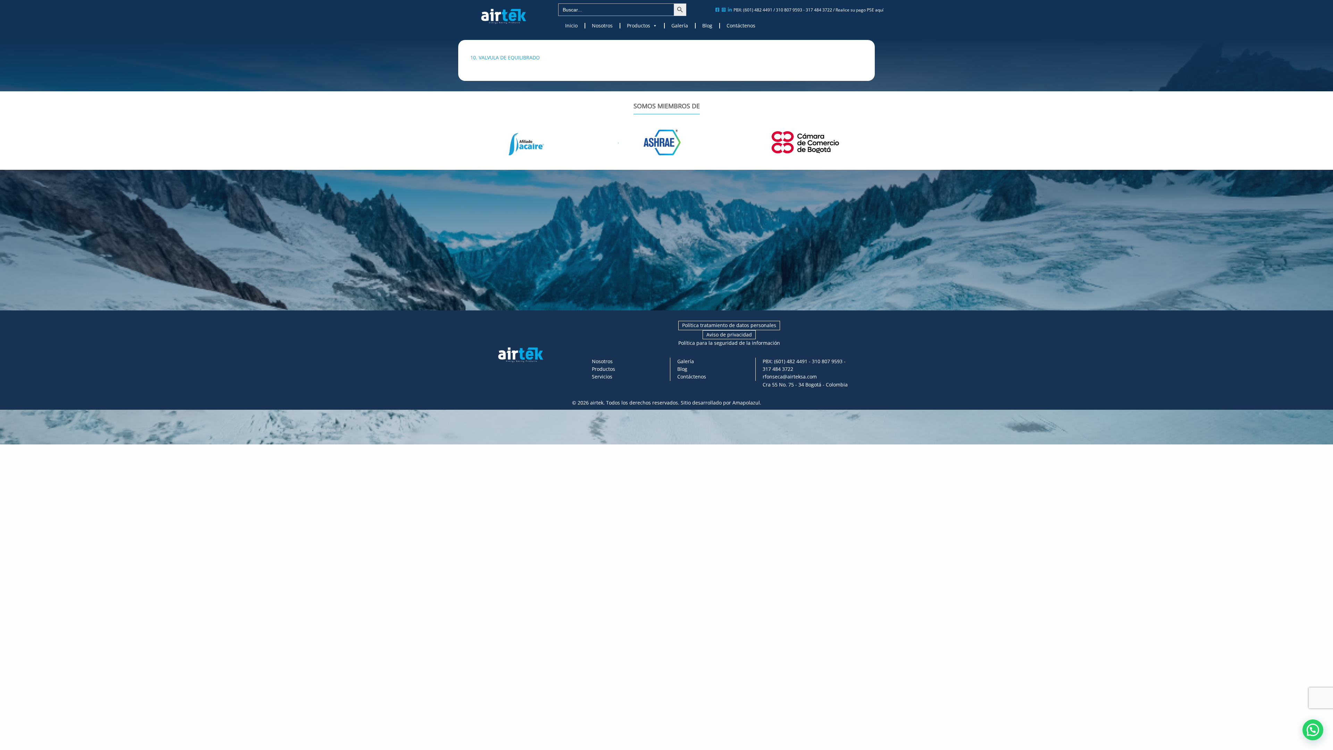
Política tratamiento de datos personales (729, 325)
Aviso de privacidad (729, 334)
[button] (1312, 729)
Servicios (602, 376)
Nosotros (602, 25)
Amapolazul (746, 402)
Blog (707, 25)
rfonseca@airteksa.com (790, 376)
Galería (679, 25)
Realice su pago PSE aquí (859, 10)
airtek (596, 402)
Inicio (571, 25)
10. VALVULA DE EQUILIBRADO (505, 57)
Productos (638, 25)
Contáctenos (741, 25)
